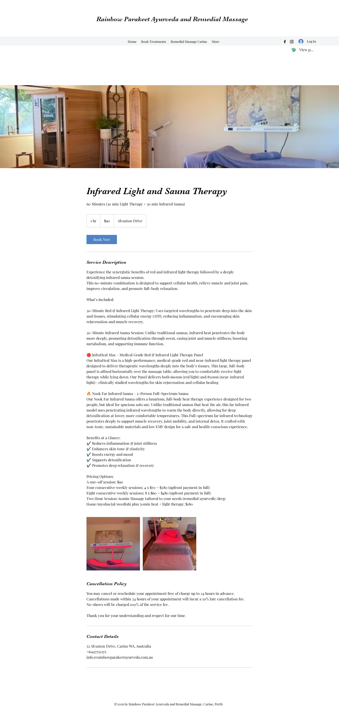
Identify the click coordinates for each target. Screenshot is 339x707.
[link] (101, 239)
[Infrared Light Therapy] (113, 543)
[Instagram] (291, 41)
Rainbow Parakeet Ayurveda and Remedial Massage (172, 19)
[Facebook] (284, 41)
